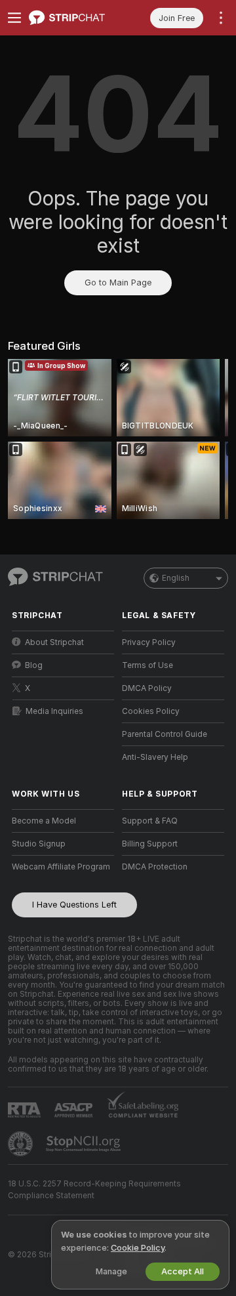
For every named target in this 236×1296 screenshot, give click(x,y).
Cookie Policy (138, 1248)
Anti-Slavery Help (155, 757)
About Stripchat (54, 642)
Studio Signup (39, 843)
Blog (34, 665)
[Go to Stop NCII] (84, 1144)
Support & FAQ (150, 821)
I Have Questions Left (74, 904)
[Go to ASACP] (75, 1110)
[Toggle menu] (14, 17)
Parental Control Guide (164, 734)
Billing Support (150, 843)
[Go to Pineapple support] (21, 1143)
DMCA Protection (154, 866)
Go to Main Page (118, 282)
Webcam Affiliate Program (61, 866)
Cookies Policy (151, 711)
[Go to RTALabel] (25, 1110)
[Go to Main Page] (73, 17)
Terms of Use (147, 665)
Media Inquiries (54, 711)
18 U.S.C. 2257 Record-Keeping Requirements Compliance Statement (94, 1189)
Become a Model (44, 821)
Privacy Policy (149, 642)
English (175, 578)
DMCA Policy (147, 688)
